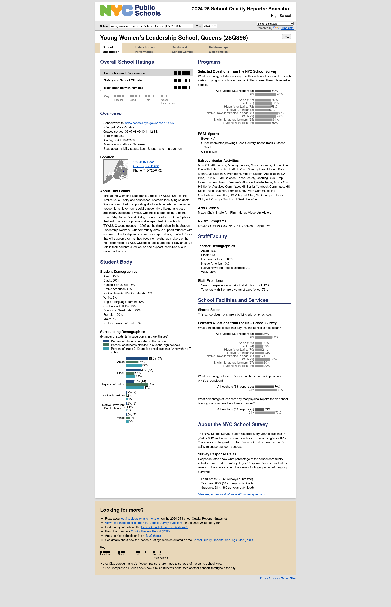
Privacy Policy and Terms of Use (278, 578)
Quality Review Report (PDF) (150, 531)
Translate (287, 28)
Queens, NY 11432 (146, 166)
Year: (199, 26)
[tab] (111, 48)
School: (104, 26)
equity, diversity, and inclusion (140, 518)
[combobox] (150, 26)
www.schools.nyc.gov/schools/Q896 (149, 123)
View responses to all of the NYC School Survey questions (144, 522)
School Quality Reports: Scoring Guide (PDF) (223, 540)
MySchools (153, 535)
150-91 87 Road (143, 161)
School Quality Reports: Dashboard (164, 527)
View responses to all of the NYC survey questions (231, 494)
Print (286, 37)
